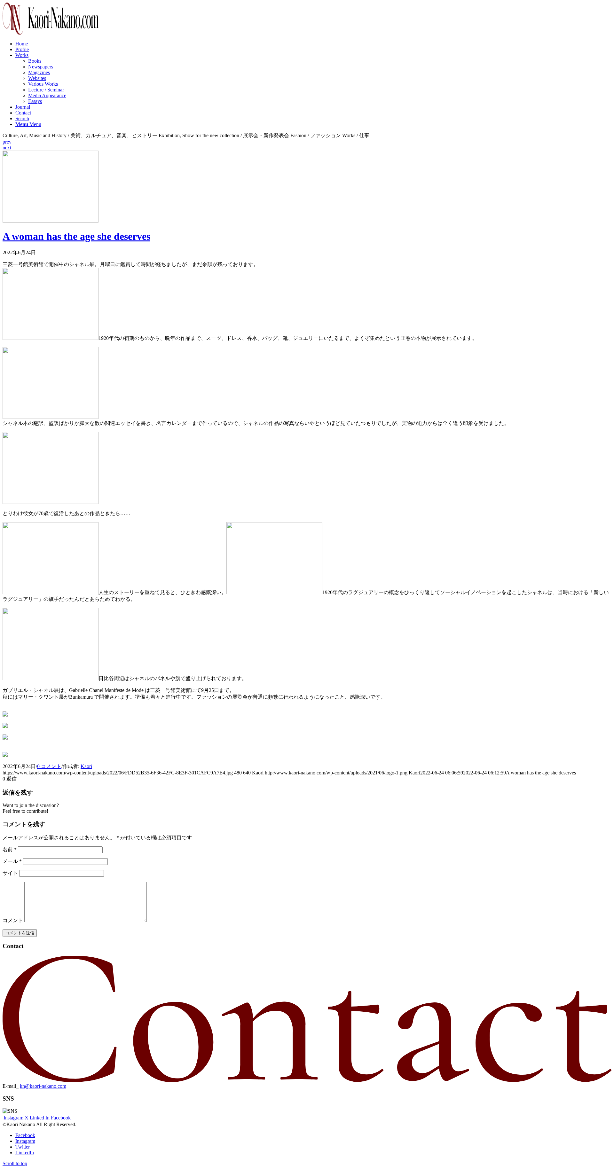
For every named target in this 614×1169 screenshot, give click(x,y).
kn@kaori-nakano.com (43, 1086)
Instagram (13, 1117)
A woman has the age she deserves (76, 236)
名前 (10, 849)
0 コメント (49, 766)
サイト (10, 873)
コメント (13, 920)
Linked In (40, 1117)
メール (12, 861)
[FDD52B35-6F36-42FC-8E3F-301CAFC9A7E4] (50, 221)
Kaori (86, 766)
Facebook (61, 1117)
